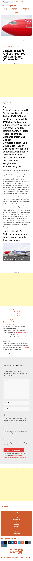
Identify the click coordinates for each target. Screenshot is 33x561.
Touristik (26, 9)
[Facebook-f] (2, 542)
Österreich (14, 8)
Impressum (16, 529)
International (16, 9)
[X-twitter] (5, 542)
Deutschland (26, 8)
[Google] (29, 542)
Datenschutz (16, 533)
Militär (16, 12)
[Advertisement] (16, 80)
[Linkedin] (12, 542)
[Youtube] (15, 542)
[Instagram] (9, 542)
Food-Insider (7, 11)
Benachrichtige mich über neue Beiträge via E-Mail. (16, 444)
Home (5, 8)
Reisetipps (26, 11)
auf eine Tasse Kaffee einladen (21, 332)
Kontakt (16, 531)
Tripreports (17, 11)
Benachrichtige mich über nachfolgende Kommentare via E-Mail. (16, 433)
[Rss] (22, 542)
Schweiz (6, 9)
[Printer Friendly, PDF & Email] (7, 102)
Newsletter (16, 535)
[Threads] (26, 542)
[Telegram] (19, 542)
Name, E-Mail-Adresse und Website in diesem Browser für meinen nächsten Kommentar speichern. (15, 420)
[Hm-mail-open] (2, 545)
